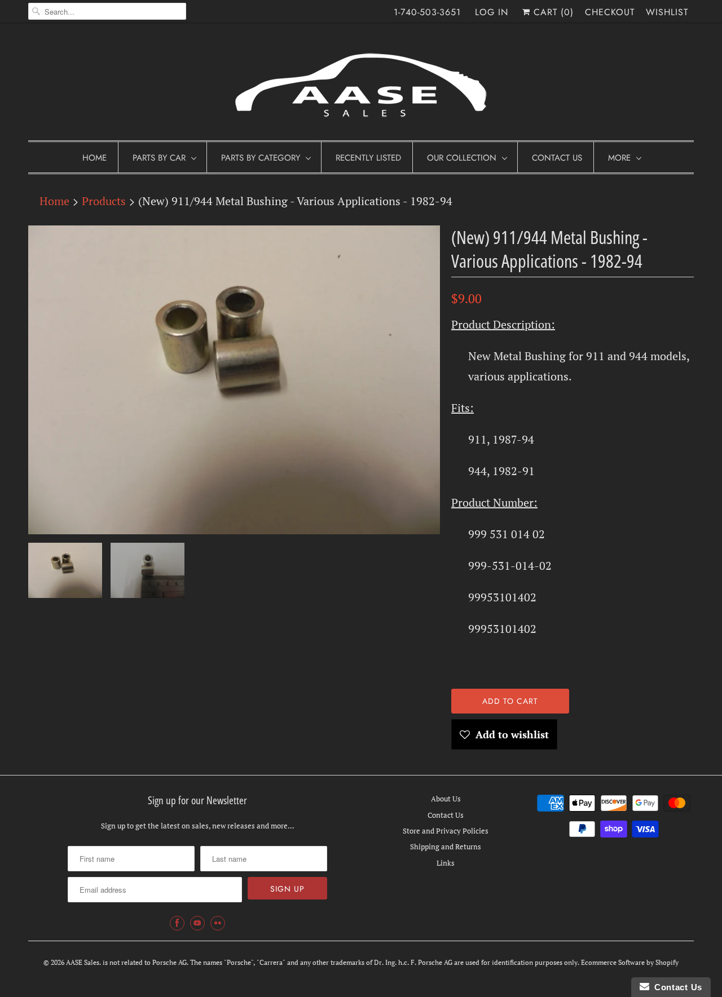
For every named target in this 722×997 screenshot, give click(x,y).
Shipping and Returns (445, 846)
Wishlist (667, 12)
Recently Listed (368, 158)
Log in (491, 12)
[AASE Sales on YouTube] (197, 923)
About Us (446, 799)
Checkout (610, 12)
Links (446, 863)
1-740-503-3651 (427, 12)
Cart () (552, 12)
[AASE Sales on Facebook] (177, 923)
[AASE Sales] (361, 84)
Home (94, 158)
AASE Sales (82, 962)
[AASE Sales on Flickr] (217, 923)
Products (104, 201)
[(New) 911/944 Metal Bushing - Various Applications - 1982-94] (234, 379)
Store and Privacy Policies (445, 831)
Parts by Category (260, 158)
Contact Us (557, 158)
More (619, 158)
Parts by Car (159, 158)
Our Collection (461, 158)
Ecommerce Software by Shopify (630, 962)
